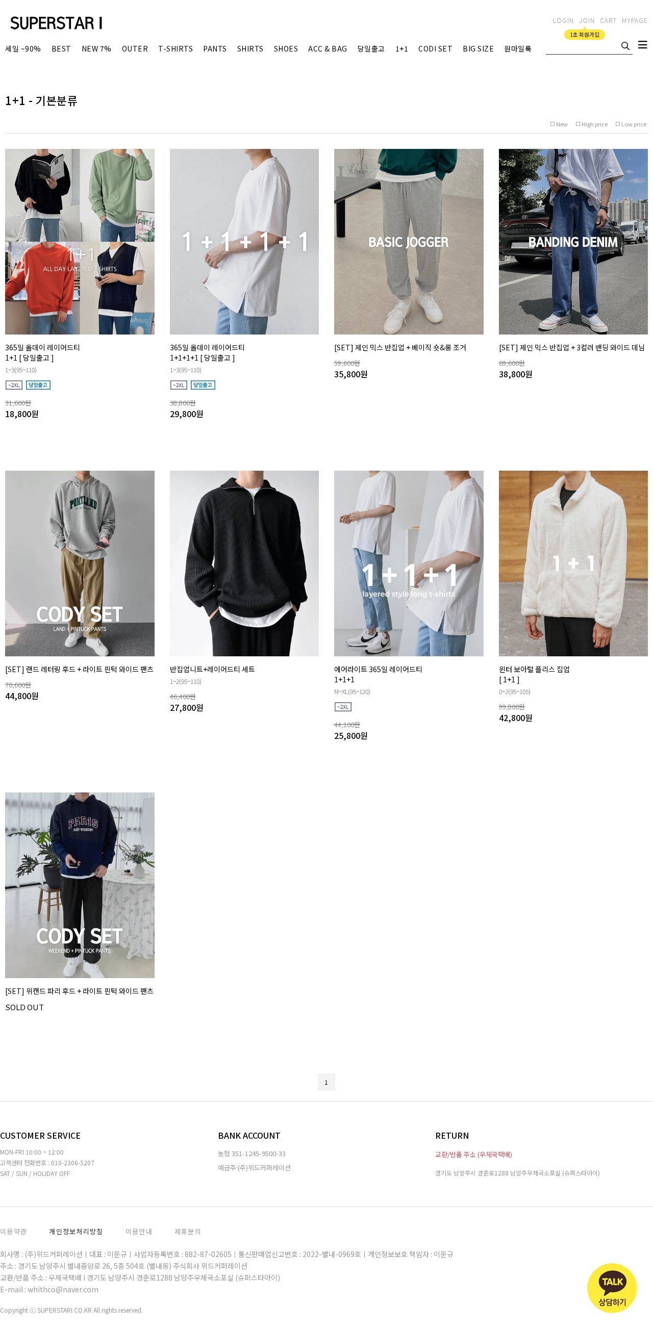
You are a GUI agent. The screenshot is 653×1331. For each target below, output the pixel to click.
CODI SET (435, 48)
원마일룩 (518, 48)
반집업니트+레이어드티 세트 (212, 669)
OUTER (135, 48)
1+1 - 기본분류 (41, 100)
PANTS (215, 48)
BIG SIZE (478, 48)
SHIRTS (250, 48)
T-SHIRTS (175, 48)
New (562, 124)
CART (608, 20)
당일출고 (371, 48)
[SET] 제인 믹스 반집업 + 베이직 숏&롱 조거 (400, 347)
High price (595, 124)
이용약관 (13, 1231)
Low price (633, 124)
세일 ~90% (23, 48)
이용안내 (139, 1231)
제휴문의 (188, 1231)
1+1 (402, 48)
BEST (61, 48)
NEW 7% (97, 48)
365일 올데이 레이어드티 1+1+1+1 (207, 352)
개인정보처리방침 (76, 1231)
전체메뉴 (643, 47)
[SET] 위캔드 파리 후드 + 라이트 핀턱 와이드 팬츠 (79, 991)
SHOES (286, 48)
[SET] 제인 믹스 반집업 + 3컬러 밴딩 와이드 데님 (572, 347)
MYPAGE (635, 20)
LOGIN (563, 20)
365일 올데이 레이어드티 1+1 (42, 352)
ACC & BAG (327, 48)
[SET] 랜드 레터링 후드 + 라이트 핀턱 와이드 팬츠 (79, 669)
